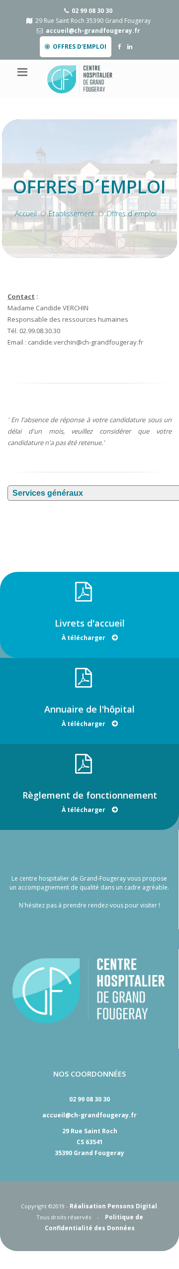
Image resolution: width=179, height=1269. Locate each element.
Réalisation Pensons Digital (113, 1206)
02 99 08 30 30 (92, 10)
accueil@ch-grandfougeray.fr (93, 30)
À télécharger (84, 638)
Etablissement (71, 213)
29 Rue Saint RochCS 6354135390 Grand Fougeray (89, 1142)
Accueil (26, 213)
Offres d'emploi (79, 46)
